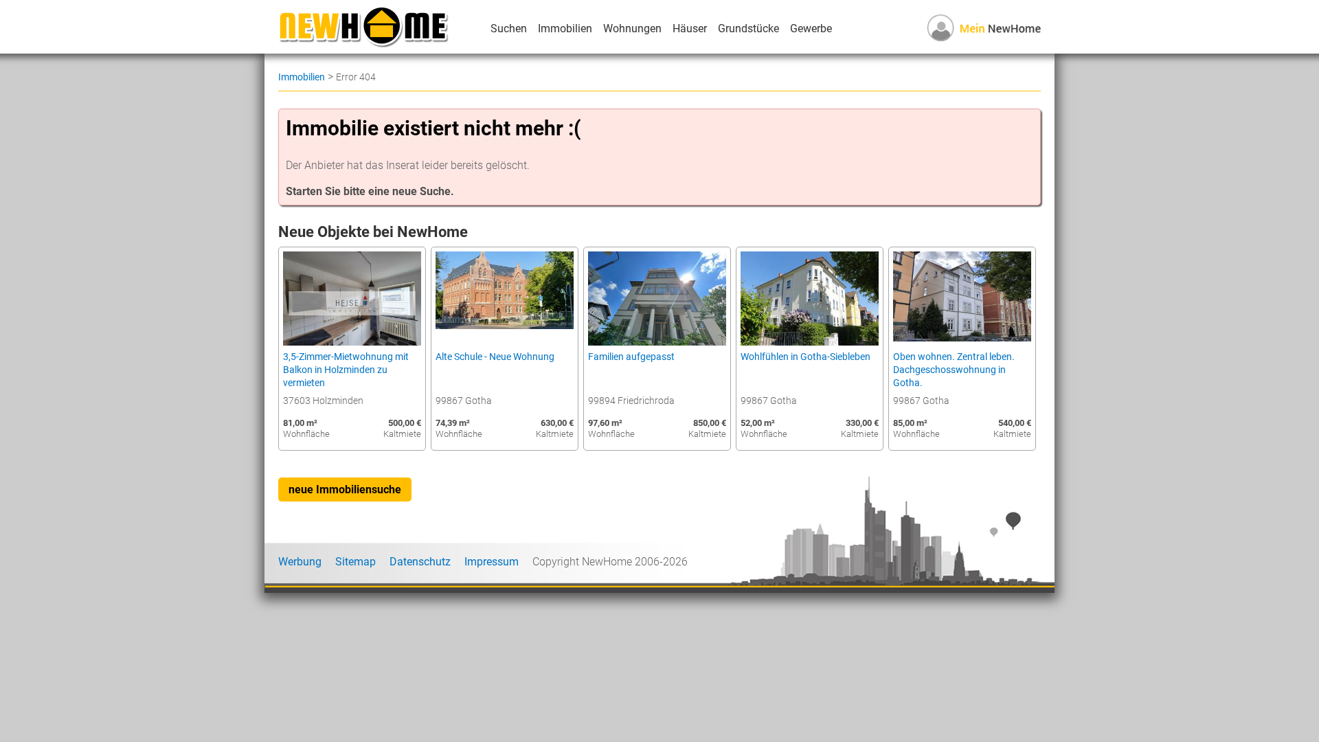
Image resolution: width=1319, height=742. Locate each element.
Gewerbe (811, 28)
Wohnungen (632, 28)
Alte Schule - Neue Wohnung (495, 357)
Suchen (509, 28)
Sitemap (355, 561)
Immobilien (565, 28)
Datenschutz (420, 561)
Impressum (491, 561)
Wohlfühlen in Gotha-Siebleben (805, 357)
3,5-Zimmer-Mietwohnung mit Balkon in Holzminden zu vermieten (346, 370)
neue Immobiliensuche (345, 489)
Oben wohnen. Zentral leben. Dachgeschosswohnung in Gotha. (954, 370)
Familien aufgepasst (631, 357)
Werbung (300, 561)
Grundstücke (748, 28)
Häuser (690, 28)
